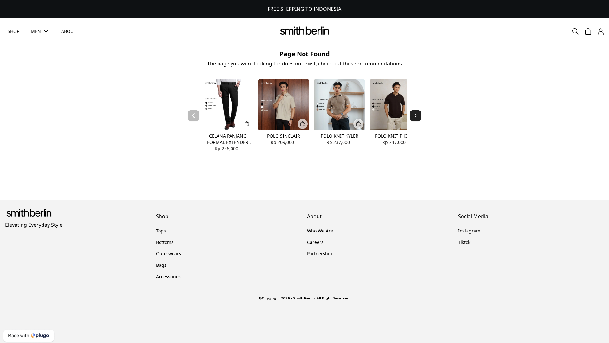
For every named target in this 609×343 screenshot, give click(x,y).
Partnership (319, 254)
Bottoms (165, 242)
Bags (161, 265)
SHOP (13, 31)
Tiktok (464, 242)
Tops (161, 231)
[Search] (575, 31)
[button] (588, 31)
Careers (315, 242)
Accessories (168, 276)
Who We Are (320, 231)
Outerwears (168, 254)
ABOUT (68, 31)
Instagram (469, 231)
